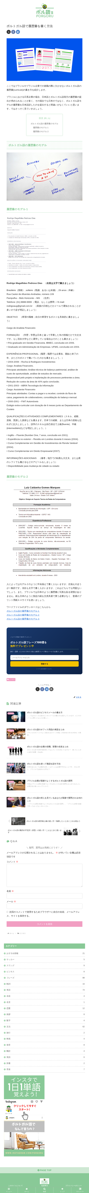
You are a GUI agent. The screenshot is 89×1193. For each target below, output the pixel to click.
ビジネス (12, 679)
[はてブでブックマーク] (18, 32)
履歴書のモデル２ (41, 131)
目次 (41, 118)
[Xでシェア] (9, 32)
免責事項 (44, 1186)
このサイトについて (15, 1186)
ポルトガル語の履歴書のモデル (44, 124)
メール (11, 901)
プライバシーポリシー (73, 1186)
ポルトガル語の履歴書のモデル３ (23, 619)
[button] (51, 689)
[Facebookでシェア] (13, 32)
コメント (12, 861)
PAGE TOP (45, 1170)
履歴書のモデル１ (41, 127)
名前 (10, 891)
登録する (44, 664)
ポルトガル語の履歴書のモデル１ (23, 611)
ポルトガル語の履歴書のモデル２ (23, 615)
